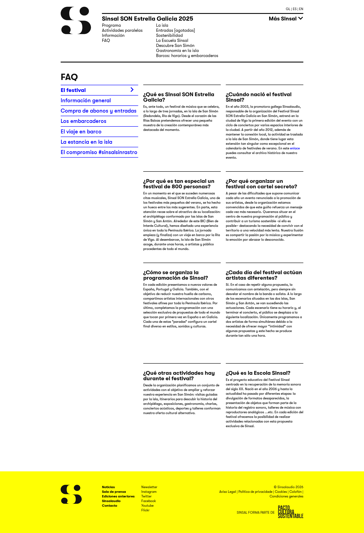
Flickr (145, 510)
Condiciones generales (286, 496)
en (301, 9)
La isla (162, 25)
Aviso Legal (227, 492)
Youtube (147, 506)
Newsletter (149, 487)
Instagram (149, 492)
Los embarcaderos (83, 121)
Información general (86, 100)
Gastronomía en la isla (177, 50)
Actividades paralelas (122, 30)
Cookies (281, 492)
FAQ (106, 40)
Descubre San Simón (175, 45)
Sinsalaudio (111, 501)
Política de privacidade (255, 492)
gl (288, 9)
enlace (294, 148)
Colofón (295, 492)
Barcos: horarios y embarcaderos (187, 55)
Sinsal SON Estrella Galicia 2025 (147, 19)
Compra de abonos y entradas (98, 111)
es (295, 9)
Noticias (108, 487)
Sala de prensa (114, 492)
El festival (73, 90)
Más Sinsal (283, 19)
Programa (111, 25)
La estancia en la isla (86, 142)
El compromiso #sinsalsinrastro (99, 152)
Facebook (148, 501)
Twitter (146, 496)
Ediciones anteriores (118, 496)
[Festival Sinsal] (76, 20)
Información (113, 35)
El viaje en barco (81, 132)
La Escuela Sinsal (172, 40)
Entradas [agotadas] (175, 30)
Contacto (109, 506)
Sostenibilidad (169, 35)
